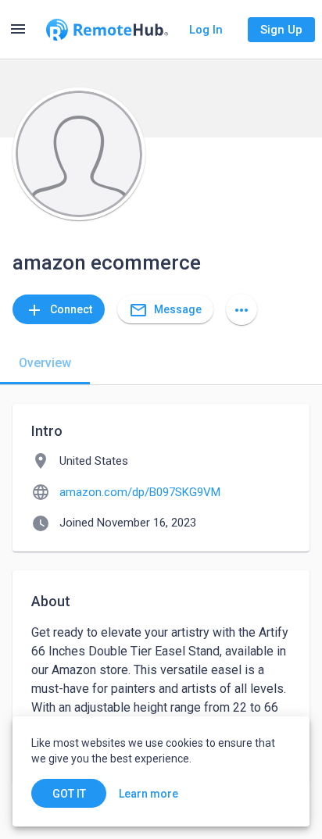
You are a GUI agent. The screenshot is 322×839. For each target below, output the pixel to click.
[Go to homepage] (107, 29)
